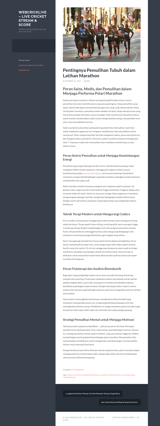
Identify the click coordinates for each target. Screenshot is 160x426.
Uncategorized (78, 370)
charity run (71, 375)
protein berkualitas (92, 173)
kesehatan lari (94, 375)
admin (87, 81)
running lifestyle (69, 377)
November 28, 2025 (72, 81)
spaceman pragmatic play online (31, 65)
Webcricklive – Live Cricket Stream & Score (33, 18)
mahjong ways (24, 70)
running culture (129, 375)
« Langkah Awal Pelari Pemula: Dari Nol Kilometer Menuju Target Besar (92, 393)
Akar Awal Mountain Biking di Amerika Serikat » (119, 402)
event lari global (82, 375)
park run (119, 375)
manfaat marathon (108, 375)
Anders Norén (127, 417)
